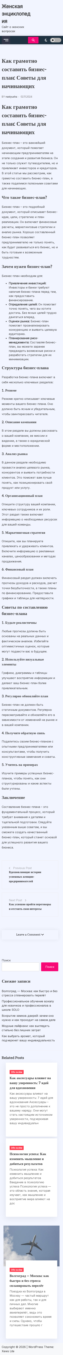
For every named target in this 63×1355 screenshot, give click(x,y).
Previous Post (22, 868)
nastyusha (11, 96)
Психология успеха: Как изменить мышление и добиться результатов (28, 1159)
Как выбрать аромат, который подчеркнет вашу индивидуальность (28, 1038)
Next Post (15, 900)
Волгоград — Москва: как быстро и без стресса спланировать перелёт (29, 993)
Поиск (6, 960)
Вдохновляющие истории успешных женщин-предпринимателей (25, 877)
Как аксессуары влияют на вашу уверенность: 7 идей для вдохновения (30, 1083)
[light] (50, 40)
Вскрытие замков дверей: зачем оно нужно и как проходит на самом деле (28, 1018)
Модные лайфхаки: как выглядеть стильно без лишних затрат (26, 1028)
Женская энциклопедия (16, 13)
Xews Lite (8, 1351)
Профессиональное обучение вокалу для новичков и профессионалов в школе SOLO (28, 1005)
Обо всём (16, 1072)
